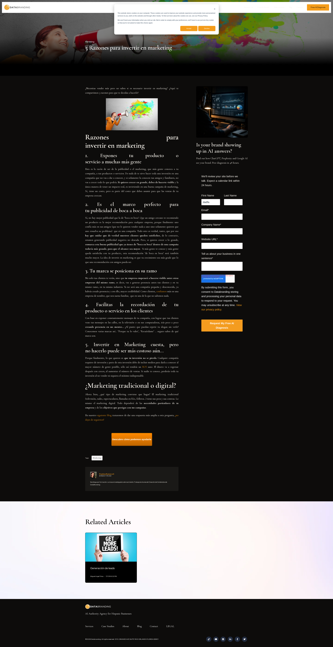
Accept (188, 28)
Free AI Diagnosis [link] (318, 7)
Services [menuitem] (89, 626)
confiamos (161, 291)
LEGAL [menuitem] (170, 626)
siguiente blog (104, 415)
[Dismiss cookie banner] (214, 9)
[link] (17, 7)
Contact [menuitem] (154, 626)
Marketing (89, 41)
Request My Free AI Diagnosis (222, 325)
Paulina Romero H (106, 474)
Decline (207, 28)
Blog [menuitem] (139, 626)
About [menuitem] (125, 626)
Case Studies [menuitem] (107, 626)
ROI (144, 366)
